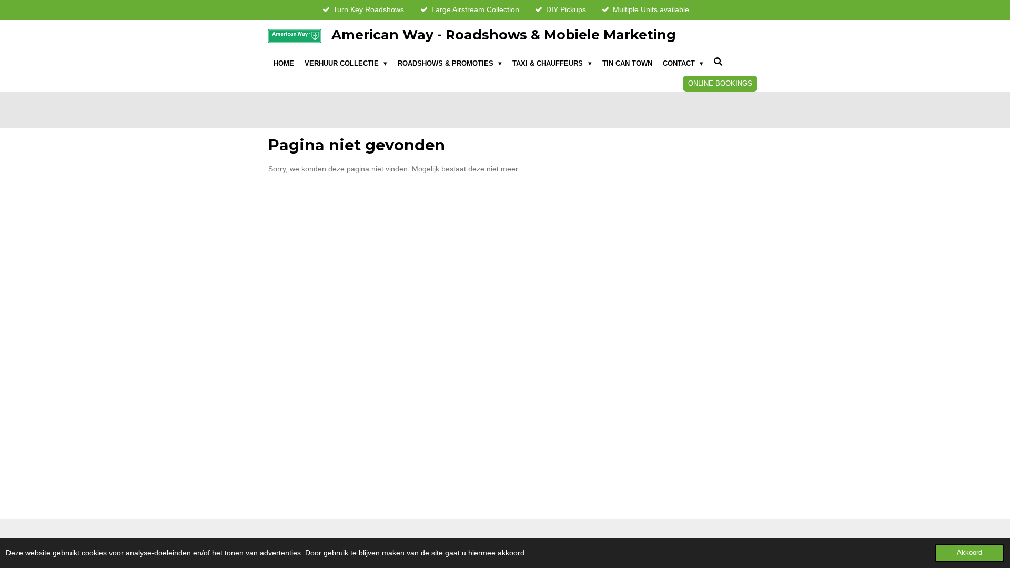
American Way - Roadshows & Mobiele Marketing (503, 35)
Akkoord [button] (969, 552)
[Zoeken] (719, 62)
